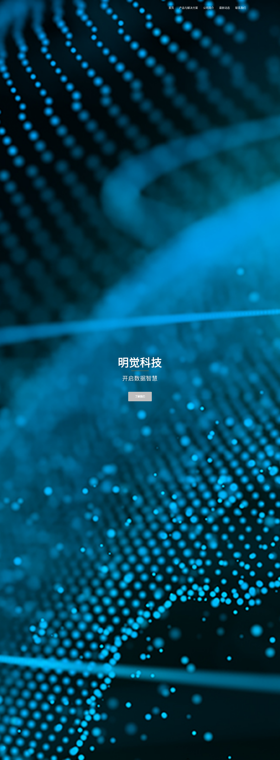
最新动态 (224, 7)
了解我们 (140, 396)
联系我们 (240, 7)
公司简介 (208, 7)
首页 (171, 7)
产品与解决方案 (188, 7)
